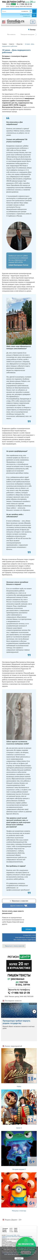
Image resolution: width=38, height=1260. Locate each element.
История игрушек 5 (23, 1164)
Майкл (26, 1081)
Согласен (19, 1258)
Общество (19, 44)
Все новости (11, 34)
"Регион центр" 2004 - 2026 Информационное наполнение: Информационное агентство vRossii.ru (17, 1237)
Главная (4, 44)
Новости (11, 44)
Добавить (29, 929)
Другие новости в (16, 906)
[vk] (26, 905)
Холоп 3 (26, 1123)
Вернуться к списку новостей (14, 946)
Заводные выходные (27, 34)
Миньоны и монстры (23, 1205)
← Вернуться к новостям (19, 901)
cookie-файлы (20, 1248)
